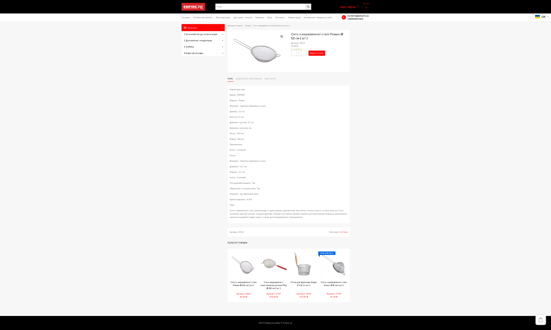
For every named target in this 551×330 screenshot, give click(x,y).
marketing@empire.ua (358, 15)
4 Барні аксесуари (193, 53)
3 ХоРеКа (189, 46)
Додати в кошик (317, 53)
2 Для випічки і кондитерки (198, 40)
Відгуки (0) (270, 79)
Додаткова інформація (249, 79)
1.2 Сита (343, 232)
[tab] (231, 79)
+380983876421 (355, 19)
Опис (230, 79)
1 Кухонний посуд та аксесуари (200, 34)
